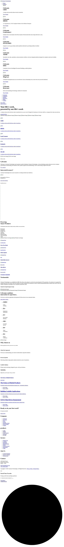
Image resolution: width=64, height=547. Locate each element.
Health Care (5, 440)
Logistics (5, 441)
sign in (1, 103)
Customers (5, 96)
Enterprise (5, 95)
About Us (5, 418)
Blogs (4, 99)
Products (4, 4)
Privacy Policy (30, 468)
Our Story (5, 419)
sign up (4, 103)
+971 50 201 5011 (4, 466)
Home (4, 3)
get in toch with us (4, 180)
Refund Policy (36, 468)
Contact (4, 100)
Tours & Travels (6, 446)
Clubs (4, 448)
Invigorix (5, 434)
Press (4, 420)
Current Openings (6, 453)
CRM (4, 430)
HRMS (4, 431)
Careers (4, 425)
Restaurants (5, 447)
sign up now (2, 413)
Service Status (6, 424)
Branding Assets (6, 423)
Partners (4, 97)
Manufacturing (6, 443)
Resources (5, 98)
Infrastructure (5, 455)
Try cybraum (3, 167)
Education (5, 442)
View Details (5, 14)
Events (4, 422)
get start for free (3, 114)
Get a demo (2, 102)
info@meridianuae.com (5, 465)
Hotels (4, 445)
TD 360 (4, 435)
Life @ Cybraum (6, 454)
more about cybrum (4, 299)
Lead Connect (6, 433)
